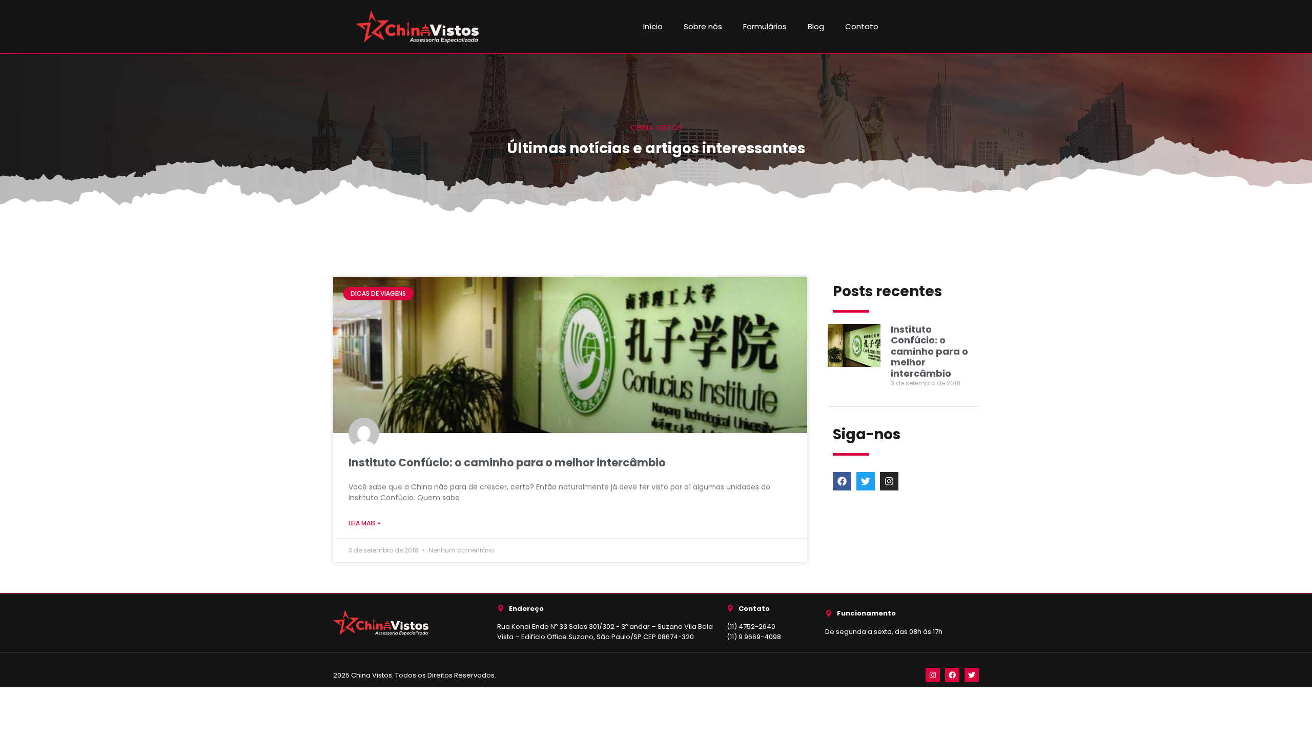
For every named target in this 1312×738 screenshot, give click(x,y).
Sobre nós (703, 26)
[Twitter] (865, 481)
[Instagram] (889, 481)
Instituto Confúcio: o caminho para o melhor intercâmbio (507, 462)
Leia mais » (364, 523)
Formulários (765, 26)
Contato (861, 26)
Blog (816, 26)
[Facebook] (842, 481)
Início (653, 26)
